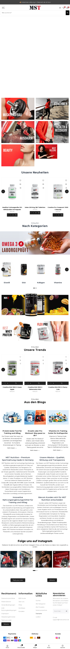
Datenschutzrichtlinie (8, 598)
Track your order (18, 580)
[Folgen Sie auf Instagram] (57, 637)
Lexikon (38, 617)
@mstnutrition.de (16, 545)
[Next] (67, 191)
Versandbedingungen (8, 605)
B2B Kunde (22, 598)
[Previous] (3, 191)
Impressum (5, 613)
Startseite (39, 613)
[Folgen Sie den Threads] (59, 637)
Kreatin (60, 283)
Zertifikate (22, 608)
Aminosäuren (43, 283)
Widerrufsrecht (6, 601)
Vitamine (9, 283)
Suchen (38, 600)
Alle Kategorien (40, 604)
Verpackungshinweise (8, 617)
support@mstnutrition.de (61, 620)
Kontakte (21, 611)
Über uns (21, 601)
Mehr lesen (11, 448)
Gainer (26, 283)
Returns (52, 580)
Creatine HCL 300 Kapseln (58, 387)
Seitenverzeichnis (41, 610)
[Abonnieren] (66, 611)
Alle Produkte (40, 607)
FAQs (20, 605)
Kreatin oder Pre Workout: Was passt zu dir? (35, 433)
